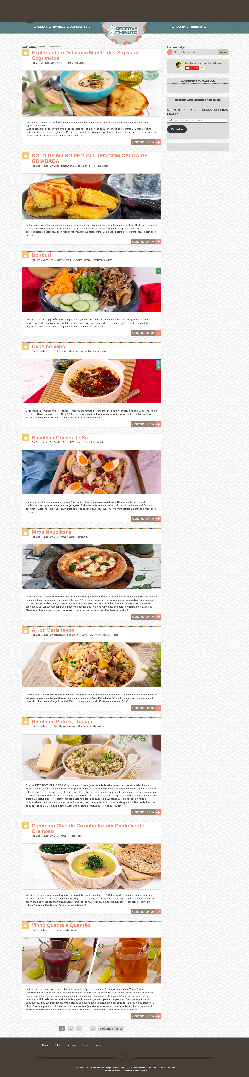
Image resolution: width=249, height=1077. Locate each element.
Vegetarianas (98, 260)
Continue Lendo (143, 142)
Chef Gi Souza (42, 63)
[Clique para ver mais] (91, 93)
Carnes (85, 635)
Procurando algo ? (177, 47)
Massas (70, 537)
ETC (72, 260)
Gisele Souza (42, 166)
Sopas (75, 63)
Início (24, 47)
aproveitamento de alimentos (67, 635)
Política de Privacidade (137, 1070)
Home (45, 1045)
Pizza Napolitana (52, 532)
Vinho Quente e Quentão (61, 925)
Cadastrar (177, 129)
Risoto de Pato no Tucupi (62, 721)
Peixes (86, 442)
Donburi (41, 255)
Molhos (70, 351)
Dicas (85, 1045)
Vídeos (42, 27)
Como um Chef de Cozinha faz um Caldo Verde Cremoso (88, 828)
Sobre (180, 27)
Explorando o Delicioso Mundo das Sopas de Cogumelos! (86, 55)
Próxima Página (111, 1028)
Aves (56, 726)
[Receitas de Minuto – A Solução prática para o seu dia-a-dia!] (123, 23)
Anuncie (196, 27)
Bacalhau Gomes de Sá (60, 437)
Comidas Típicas (76, 166)
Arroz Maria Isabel (54, 630)
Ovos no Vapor (49, 346)
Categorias (78, 27)
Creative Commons (120, 1068)
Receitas (59, 27)
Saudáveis (89, 351)
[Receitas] (25, 52)
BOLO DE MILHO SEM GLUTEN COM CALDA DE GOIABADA (90, 158)
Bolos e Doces (60, 166)
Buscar (223, 52)
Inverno (58, 63)
